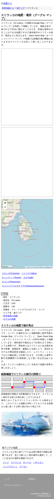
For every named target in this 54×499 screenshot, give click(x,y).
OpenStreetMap (38, 267)
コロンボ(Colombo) (11, 273)
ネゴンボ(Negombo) (11, 281)
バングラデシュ (10, 466)
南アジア (21, 8)
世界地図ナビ (8, 8)
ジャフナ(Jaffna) (29, 273)
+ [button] (5, 203)
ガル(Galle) (28, 277)
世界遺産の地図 (10, 316)
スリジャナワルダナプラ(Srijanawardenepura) (23, 286)
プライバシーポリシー (13, 485)
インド (6, 462)
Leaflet (28, 267)
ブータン (23, 466)
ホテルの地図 (9, 319)
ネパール (27, 462)
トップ (7, 479)
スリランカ (16, 462)
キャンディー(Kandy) (11, 277)
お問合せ (32, 479)
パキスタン (38, 462)
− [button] (5, 207)
